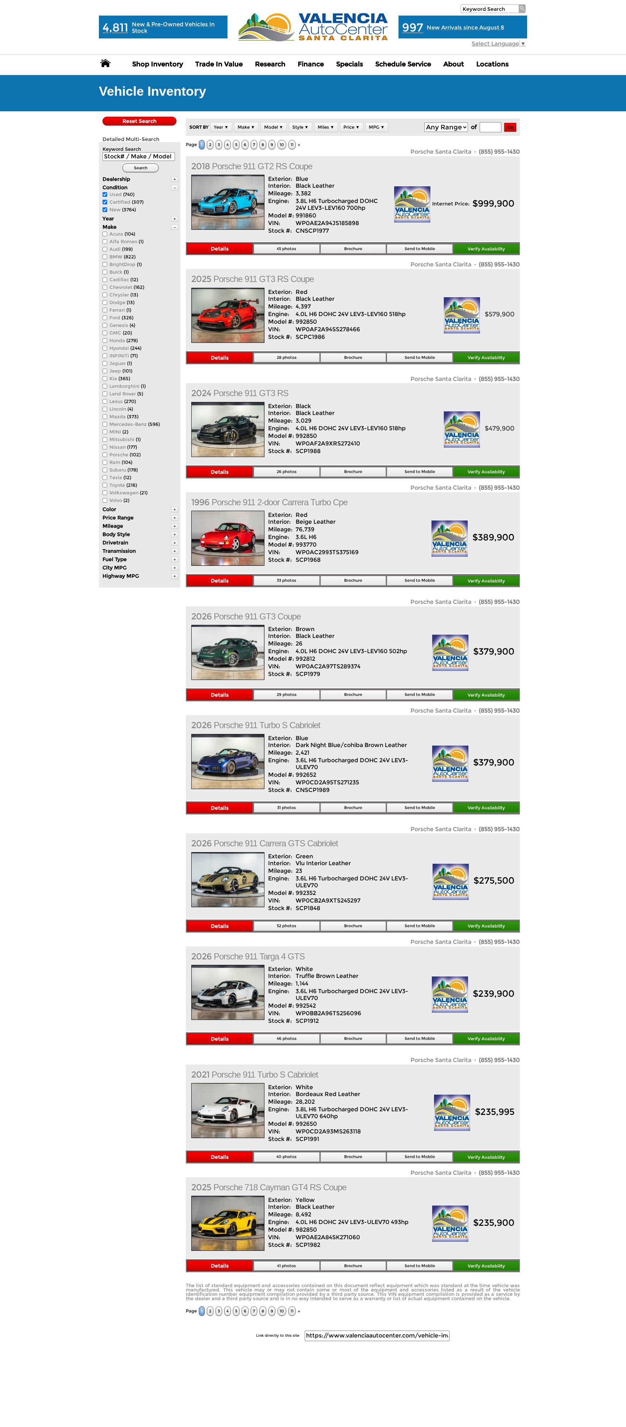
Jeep (115, 371)
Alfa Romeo (123, 241)
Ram (114, 462)
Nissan (117, 447)
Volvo (115, 500)
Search (140, 167)
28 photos (287, 357)
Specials (349, 64)
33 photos (286, 580)
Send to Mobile (420, 248)
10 (282, 144)
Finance (311, 64)
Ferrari (117, 310)
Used (115, 194)
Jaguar (117, 363)
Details (220, 248)
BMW (115, 257)
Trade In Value (219, 64)
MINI (115, 432)
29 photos (287, 694)
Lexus (116, 401)
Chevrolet (120, 287)
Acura (116, 234)
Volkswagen (123, 492)
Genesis (118, 325)
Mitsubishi (121, 439)
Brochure (353, 248)
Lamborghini (124, 386)
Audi (115, 249)
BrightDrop (122, 264)
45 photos (286, 248)
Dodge (117, 302)
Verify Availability (486, 249)
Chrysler (119, 295)
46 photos (287, 1038)
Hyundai (119, 348)
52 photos (286, 925)
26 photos (287, 471)
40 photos (286, 1156)
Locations (492, 64)
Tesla (115, 477)
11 (292, 144)
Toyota (117, 485)
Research (270, 64)
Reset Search (139, 121)
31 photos (286, 807)
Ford (114, 317)
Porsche (118, 454)
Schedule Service (403, 64)
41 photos (286, 1265)
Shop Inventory (157, 64)
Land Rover (122, 394)
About (453, 64)
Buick (115, 272)
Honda (117, 340)
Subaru (117, 470)
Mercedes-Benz (128, 424)
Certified (119, 202)
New (115, 209)
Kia (113, 378)
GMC (115, 333)
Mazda (117, 416)
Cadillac (119, 279)
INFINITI (119, 355)
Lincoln (117, 409)
